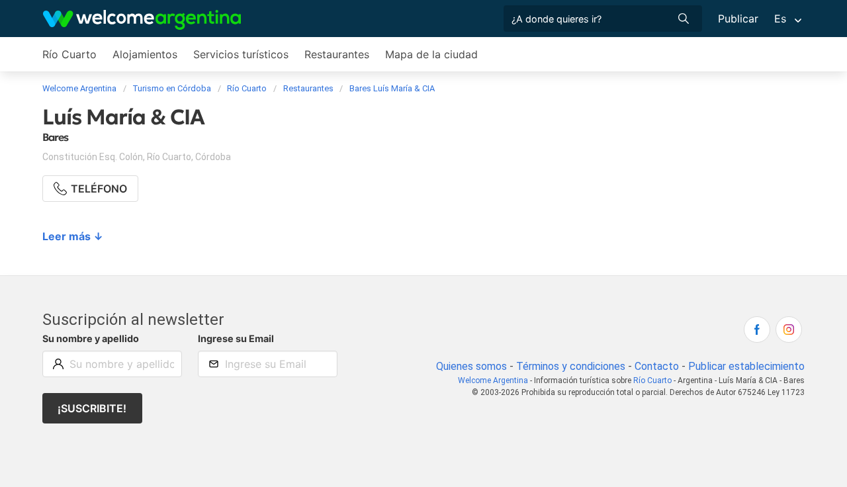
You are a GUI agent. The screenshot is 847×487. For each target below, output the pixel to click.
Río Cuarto (69, 54)
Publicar (738, 18)
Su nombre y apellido (90, 338)
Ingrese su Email (236, 338)
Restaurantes (336, 54)
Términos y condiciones (570, 366)
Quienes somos (471, 366)
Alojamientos (144, 54)
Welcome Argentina (493, 380)
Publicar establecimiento (746, 366)
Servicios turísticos (241, 54)
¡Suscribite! (92, 408)
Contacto (657, 366)
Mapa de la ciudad (431, 54)
